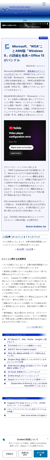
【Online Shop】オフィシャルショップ (23, 376)
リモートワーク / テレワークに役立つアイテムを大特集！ (26, 410)
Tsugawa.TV (17, 10)
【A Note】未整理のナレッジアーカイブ (23, 372)
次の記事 (29, 249)
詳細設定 (9, 454)
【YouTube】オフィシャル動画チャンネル (24, 345)
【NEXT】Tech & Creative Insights (21, 349)
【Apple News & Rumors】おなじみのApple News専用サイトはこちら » (28, 384)
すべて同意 (40, 454)
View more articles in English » (34, 415)
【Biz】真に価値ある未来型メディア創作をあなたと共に (26, 354)
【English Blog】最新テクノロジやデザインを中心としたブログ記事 (26, 360)
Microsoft (43, 38)
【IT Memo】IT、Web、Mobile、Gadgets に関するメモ (27, 340)
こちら (37, 297)
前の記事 (20, 249)
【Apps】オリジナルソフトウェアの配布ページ (26, 379)
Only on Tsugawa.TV (16, 335)
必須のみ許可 (25, 454)
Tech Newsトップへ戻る (36, 226)
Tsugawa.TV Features (16, 398)
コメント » (41, 66)
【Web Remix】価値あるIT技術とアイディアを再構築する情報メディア (27, 367)
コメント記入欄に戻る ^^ (34, 327)
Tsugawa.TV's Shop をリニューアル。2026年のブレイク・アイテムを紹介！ (26, 404)
